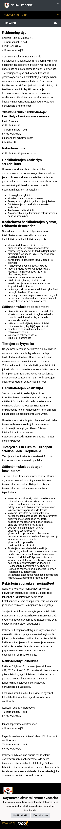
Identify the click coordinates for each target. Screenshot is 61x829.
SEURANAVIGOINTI (34, 4)
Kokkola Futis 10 (31, 14)
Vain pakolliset (40, 815)
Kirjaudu (10, 23)
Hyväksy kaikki (20, 815)
